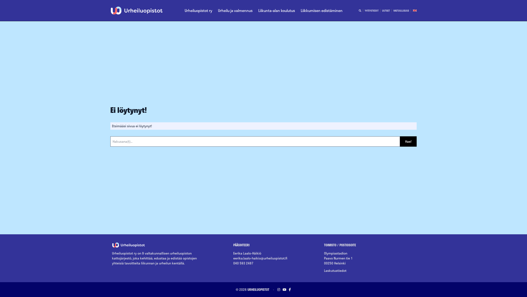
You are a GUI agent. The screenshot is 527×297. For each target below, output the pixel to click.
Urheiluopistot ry (198, 10)
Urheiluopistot (258, 289)
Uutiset (386, 10)
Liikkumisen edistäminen (322, 10)
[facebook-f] (289, 289)
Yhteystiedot (372, 10)
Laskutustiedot (335, 270)
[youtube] (284, 289)
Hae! (408, 141)
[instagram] (278, 289)
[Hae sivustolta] (360, 10)
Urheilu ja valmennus (235, 10)
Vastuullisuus (401, 10)
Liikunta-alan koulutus (276, 10)
